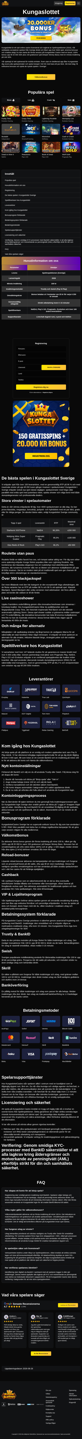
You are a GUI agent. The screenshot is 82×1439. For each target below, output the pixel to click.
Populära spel (10, 180)
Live (29, 100)
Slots (70, 100)
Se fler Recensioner (41, 1353)
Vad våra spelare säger (14, 254)
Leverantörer (10, 205)
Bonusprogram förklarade (15, 215)
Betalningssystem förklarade (16, 220)
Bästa (9, 100)
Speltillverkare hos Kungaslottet (17, 200)
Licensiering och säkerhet (15, 235)
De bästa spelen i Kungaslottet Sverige (20, 195)
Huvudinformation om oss (15, 185)
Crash (49, 100)
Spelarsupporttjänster (13, 230)
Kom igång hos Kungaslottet (16, 210)
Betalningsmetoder (12, 225)
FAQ (6, 249)
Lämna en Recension (68, 1305)
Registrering (10, 190)
